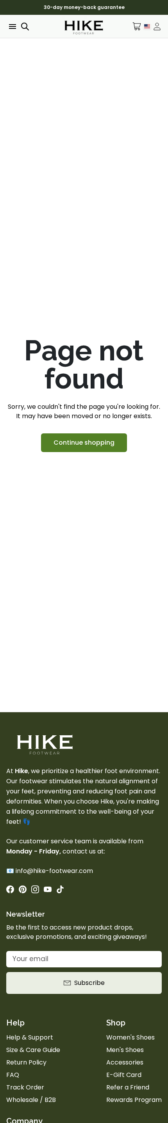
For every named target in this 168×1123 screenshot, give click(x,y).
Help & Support (29, 1037)
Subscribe (89, 982)
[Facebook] (10, 889)
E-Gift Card (123, 1074)
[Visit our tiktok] (60, 889)
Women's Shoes (130, 1037)
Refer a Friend (127, 1087)
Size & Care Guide (33, 1049)
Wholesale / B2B (31, 1099)
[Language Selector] (147, 26)
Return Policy (26, 1062)
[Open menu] (11, 26)
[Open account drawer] (157, 26)
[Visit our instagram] (35, 889)
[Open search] (25, 26)
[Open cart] (137, 26)
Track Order (25, 1087)
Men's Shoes (125, 1049)
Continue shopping (84, 442)
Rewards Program (134, 1099)
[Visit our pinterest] (23, 889)
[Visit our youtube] (48, 889)
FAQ (12, 1074)
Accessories (124, 1062)
